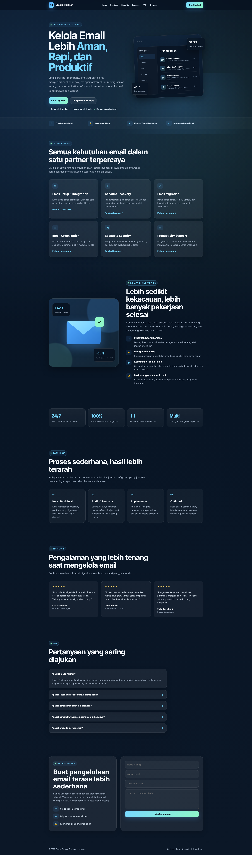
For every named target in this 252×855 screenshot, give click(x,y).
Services (114, 5)
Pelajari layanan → (61, 209)
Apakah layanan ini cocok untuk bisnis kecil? (75, 694)
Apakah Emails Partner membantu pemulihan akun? (78, 717)
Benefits (125, 5)
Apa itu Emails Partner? (63, 673)
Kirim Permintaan (162, 814)
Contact (153, 5)
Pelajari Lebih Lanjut (83, 100)
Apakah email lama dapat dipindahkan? (72, 705)
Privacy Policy (197, 849)
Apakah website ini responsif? (67, 728)
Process (136, 5)
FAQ (145, 5)
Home (104, 5)
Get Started (195, 5)
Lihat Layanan (58, 100)
